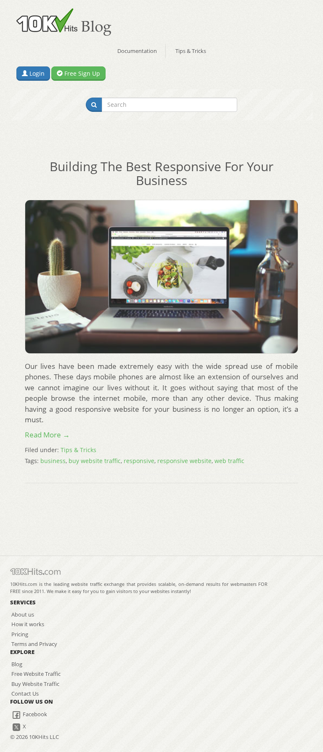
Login (36, 73)
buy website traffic (95, 461)
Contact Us (25, 693)
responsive (139, 461)
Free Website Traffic (36, 674)
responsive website (184, 461)
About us (22, 614)
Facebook (34, 714)
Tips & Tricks (190, 51)
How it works (27, 624)
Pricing (19, 634)
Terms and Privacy (34, 644)
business (53, 461)
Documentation (137, 51)
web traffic (229, 461)
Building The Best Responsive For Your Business (161, 173)
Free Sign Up (81, 73)
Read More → (47, 435)
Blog (16, 664)
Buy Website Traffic (35, 684)
